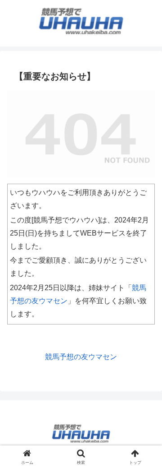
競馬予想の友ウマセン (81, 357)
